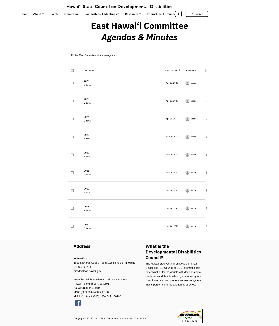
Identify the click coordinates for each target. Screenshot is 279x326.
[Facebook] (78, 303)
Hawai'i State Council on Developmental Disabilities (119, 6)
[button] (38, 14)
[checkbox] (72, 70)
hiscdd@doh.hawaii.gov (87, 271)
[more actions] (206, 83)
